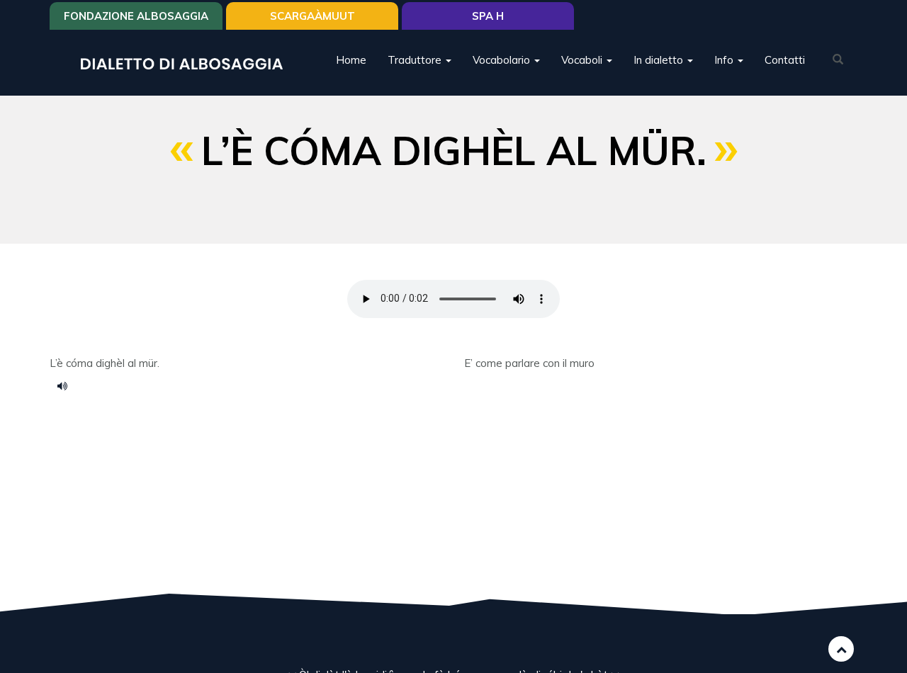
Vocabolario (503, 60)
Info (725, 60)
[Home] (187, 62)
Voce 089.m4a (67, 385)
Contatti (785, 60)
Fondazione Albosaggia (136, 16)
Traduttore (416, 60)
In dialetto (659, 60)
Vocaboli (583, 60)
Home (351, 60)
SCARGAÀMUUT (312, 16)
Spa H (488, 16)
